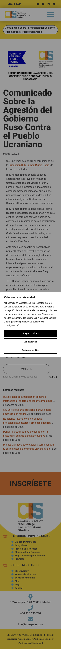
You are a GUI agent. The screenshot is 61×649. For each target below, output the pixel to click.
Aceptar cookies (30, 333)
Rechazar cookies (30, 350)
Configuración (31, 341)
